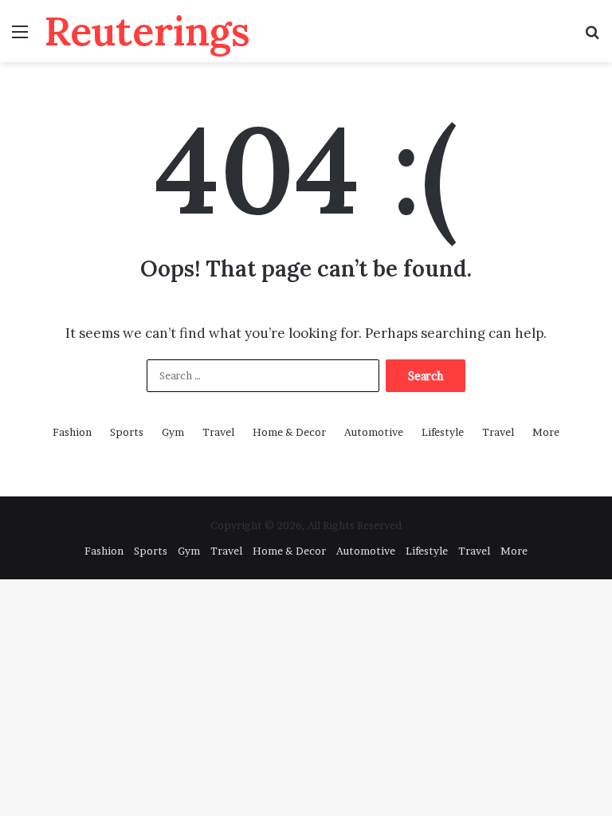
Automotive (373, 432)
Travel (218, 432)
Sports (126, 432)
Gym (173, 432)
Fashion (72, 432)
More (545, 432)
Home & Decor (289, 432)
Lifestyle (443, 432)
